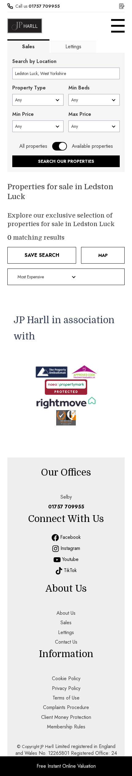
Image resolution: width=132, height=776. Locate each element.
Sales (28, 46)
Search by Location (34, 61)
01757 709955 (44, 6)
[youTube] (57, 559)
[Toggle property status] (59, 146)
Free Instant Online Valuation (66, 766)
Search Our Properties (66, 161)
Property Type (29, 87)
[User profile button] (122, 6)
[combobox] (66, 73)
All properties (33, 146)
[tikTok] (59, 570)
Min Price (23, 114)
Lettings (73, 46)
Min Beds (79, 87)
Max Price (79, 114)
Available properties (92, 146)
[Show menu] (118, 26)
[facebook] (55, 537)
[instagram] (55, 548)
